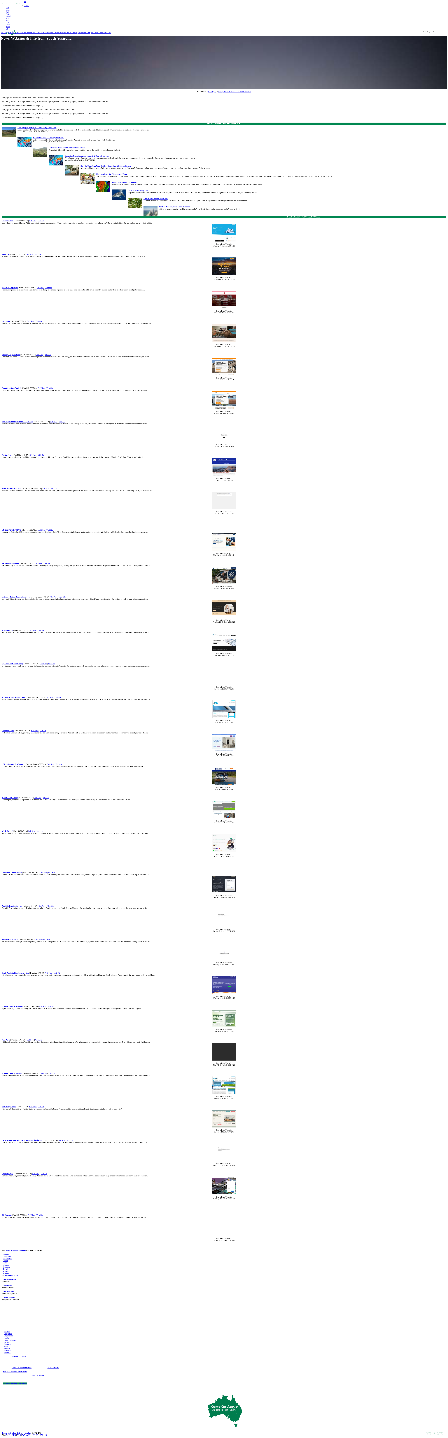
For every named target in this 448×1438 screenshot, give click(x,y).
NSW (8, 1435)
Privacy (20, 1433)
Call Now (32, 221)
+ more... (7, 1353)
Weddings (6, 1273)
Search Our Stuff (84, 33)
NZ (46, 1435)
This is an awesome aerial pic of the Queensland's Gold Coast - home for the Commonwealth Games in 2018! (199, 209)
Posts (24, 1357)
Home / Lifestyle (10, 1340)
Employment (7, 1259)
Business (6, 1254)
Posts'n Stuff (8, 15)
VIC (19, 1435)
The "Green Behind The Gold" (156, 199)
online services (53, 1368)
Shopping (6, 1267)
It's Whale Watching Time (138, 190)
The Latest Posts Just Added (42, 33)
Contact (28, 1433)
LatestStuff (8, 11)
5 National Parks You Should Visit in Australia (67, 148)
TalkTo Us (8, 23)
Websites (15, 1357)
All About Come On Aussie (101, 33)
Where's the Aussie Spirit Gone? (124, 182)
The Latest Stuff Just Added (21, 33)
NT (33, 1435)
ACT (28, 1435)
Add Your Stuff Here (61, 33)
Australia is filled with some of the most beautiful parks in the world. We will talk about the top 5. (85, 150)
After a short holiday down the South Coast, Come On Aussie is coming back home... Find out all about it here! (74, 140)
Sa (215, 92)
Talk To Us (73, 33)
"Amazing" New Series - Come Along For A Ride (37, 128)
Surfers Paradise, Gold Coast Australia (174, 207)
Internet (6, 1265)
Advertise (12, 1433)
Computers (7, 1256)
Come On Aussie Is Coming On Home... (48, 138)
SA (37, 1435)
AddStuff (7, 19)
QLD (14, 1435)
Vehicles (6, 1271)
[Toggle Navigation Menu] (25, 2)
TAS (41, 1435)
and (12, 1275)
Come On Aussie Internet (22, 1368)
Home (210, 92)
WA (23, 1435)
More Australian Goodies (16, 1250)
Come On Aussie (37, 1376)
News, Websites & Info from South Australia (234, 92)
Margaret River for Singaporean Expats (112, 174)
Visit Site (41, 221)
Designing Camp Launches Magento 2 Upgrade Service (87, 156)
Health (5, 1261)
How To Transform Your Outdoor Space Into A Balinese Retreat (105, 166)
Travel (5, 1269)
